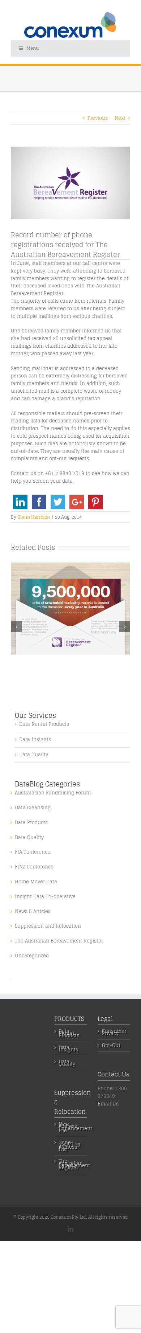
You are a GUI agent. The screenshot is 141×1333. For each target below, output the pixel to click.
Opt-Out (111, 1045)
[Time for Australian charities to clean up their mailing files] (70, 567)
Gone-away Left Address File (70, 1146)
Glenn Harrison (33, 517)
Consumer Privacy (114, 1032)
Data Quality (33, 755)
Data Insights (35, 740)
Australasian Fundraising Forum (53, 793)
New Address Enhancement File (71, 1127)
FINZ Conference (34, 867)
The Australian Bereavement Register (59, 941)
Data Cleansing (33, 808)
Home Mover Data (36, 882)
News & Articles (33, 912)
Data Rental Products (44, 724)
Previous (97, 118)
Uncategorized (32, 956)
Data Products (31, 823)
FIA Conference (32, 852)
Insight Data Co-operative (45, 897)
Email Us (108, 1104)
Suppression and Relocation (48, 926)
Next (120, 118)
